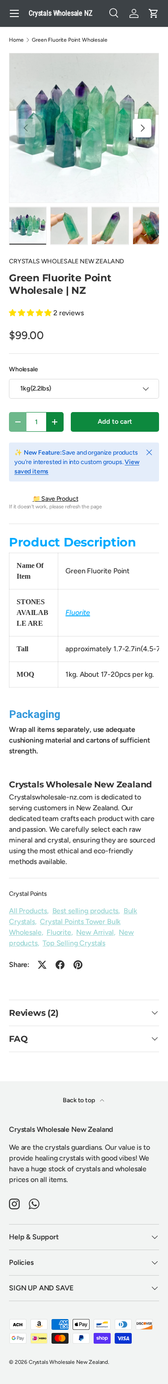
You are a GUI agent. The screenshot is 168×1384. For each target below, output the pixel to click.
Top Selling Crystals (74, 943)
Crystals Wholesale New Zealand (68, 1362)
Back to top (79, 1100)
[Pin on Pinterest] (78, 965)
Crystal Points (28, 894)
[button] (154, 13)
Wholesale (23, 369)
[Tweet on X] (42, 965)
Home (16, 40)
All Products (28, 911)
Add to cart (115, 421)
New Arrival (94, 932)
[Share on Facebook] (60, 965)
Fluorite (59, 932)
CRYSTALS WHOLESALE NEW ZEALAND (66, 261)
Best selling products (85, 911)
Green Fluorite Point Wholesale (69, 40)
